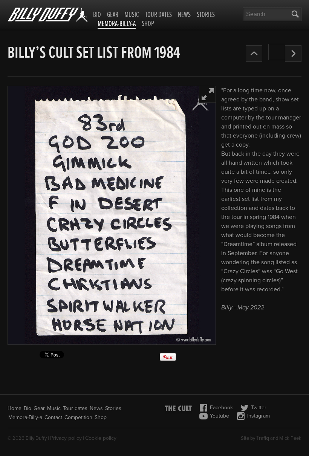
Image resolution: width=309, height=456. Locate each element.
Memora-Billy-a (117, 24)
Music (131, 15)
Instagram (258, 416)
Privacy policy (66, 438)
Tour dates (158, 15)
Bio (97, 15)
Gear (112, 15)
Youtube (219, 416)
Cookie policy (100, 438)
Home (14, 408)
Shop (148, 24)
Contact (53, 417)
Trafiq (262, 438)
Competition (78, 417)
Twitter (258, 407)
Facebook (221, 407)
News (184, 15)
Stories (206, 15)
